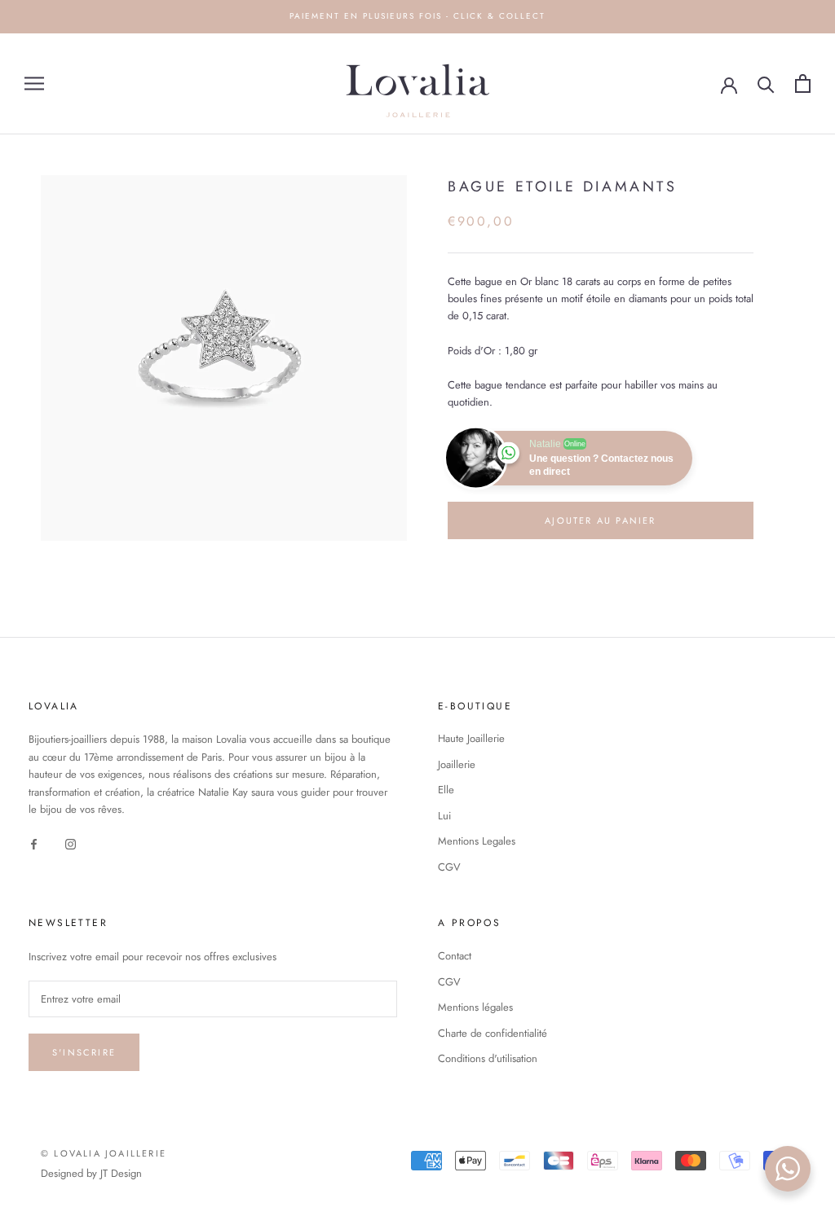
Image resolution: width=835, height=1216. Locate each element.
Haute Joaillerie (471, 738)
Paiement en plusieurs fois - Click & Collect (417, 16)
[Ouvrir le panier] (803, 83)
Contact (454, 956)
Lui (444, 815)
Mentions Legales (476, 841)
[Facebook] (34, 842)
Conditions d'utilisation (487, 1058)
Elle (446, 789)
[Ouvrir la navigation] (34, 83)
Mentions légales (475, 1007)
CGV (449, 867)
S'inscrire (84, 1052)
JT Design (121, 1173)
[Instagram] (70, 842)
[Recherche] (766, 83)
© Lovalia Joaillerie (103, 1153)
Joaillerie (456, 764)
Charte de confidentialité (492, 1033)
